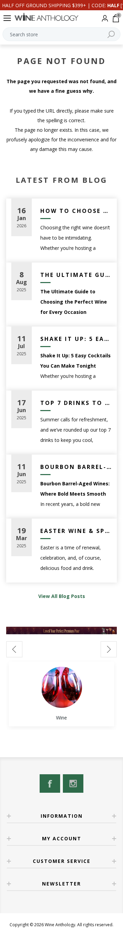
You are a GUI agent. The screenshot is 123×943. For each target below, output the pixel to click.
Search (111, 34)
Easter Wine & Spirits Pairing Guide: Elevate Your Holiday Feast (76, 531)
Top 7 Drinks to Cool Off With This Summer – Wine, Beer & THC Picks (76, 403)
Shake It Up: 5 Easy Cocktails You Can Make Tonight (76, 339)
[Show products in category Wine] (61, 687)
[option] (61, 694)
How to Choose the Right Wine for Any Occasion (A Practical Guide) (76, 211)
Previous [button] (14, 649)
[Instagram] (73, 783)
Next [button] (108, 649)
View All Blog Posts (61, 596)
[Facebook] (50, 783)
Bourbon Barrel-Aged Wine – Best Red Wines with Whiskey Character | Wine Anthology (76, 467)
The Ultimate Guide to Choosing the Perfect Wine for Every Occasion (76, 275)
